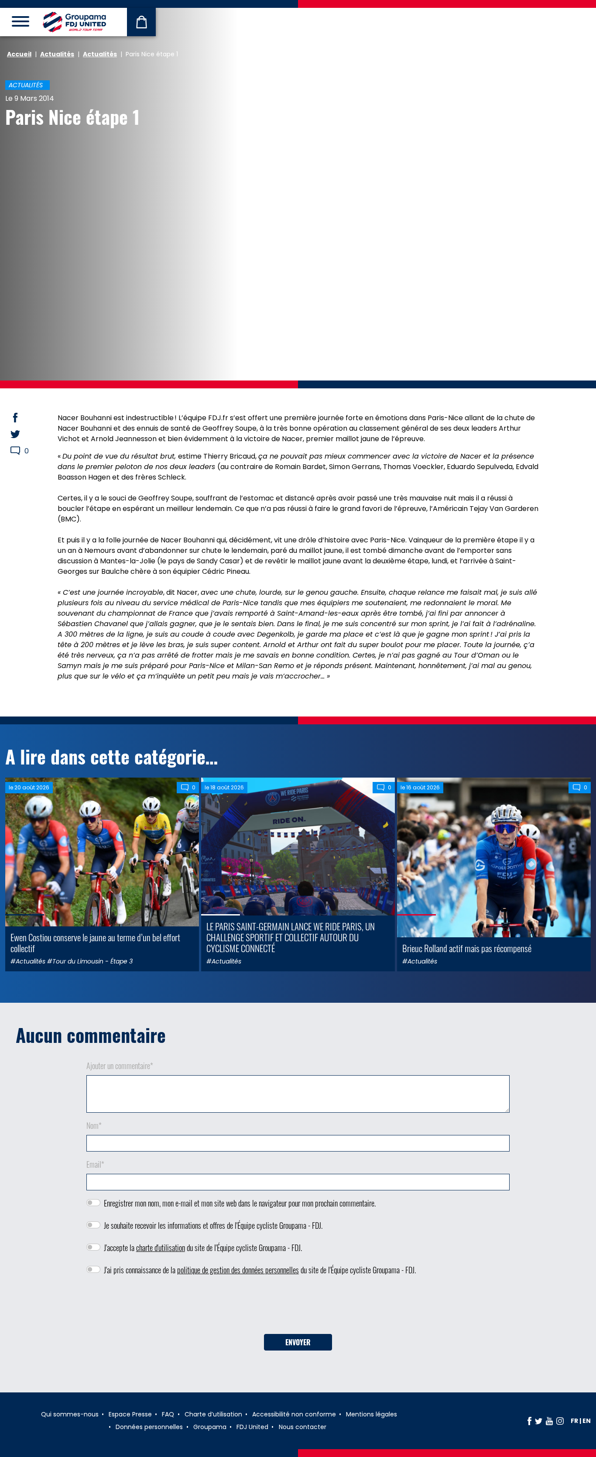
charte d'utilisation (160, 1247)
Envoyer (298, 1342)
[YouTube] (549, 1421)
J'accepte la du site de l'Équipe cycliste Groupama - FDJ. (203, 1247)
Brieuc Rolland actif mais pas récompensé (466, 948)
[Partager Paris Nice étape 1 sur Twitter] (23, 434)
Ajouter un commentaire (119, 1065)
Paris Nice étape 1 (72, 116)
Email (95, 1164)
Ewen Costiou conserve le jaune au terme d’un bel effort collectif (95, 942)
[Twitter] (538, 1421)
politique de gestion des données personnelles (238, 1269)
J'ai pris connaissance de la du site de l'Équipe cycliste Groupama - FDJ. (260, 1269)
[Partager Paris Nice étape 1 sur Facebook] (23, 417)
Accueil (19, 54)
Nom (94, 1125)
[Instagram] (560, 1421)
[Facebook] (529, 1421)
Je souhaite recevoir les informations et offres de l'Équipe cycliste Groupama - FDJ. (213, 1225)
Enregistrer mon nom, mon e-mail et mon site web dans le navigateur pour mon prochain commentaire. (240, 1203)
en (586, 1420)
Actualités (57, 54)
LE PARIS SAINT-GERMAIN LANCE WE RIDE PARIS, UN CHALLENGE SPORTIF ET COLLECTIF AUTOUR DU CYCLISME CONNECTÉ (290, 937)
